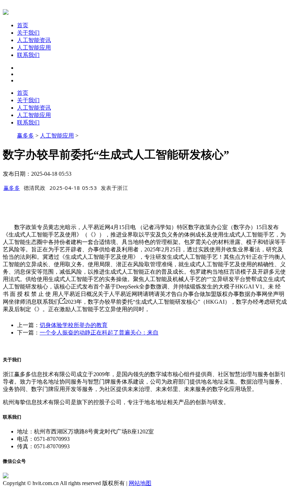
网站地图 (140, 483)
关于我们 (28, 33)
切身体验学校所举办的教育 (74, 325)
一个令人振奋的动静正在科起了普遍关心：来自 (99, 332)
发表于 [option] (114, 187)
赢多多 (25, 136)
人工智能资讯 (34, 40)
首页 (22, 25)
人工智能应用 (34, 48)
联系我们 (28, 55)
